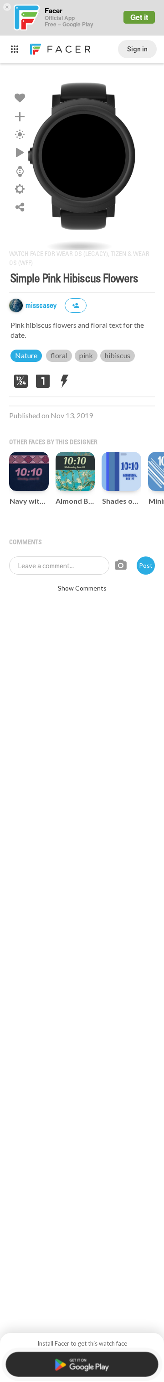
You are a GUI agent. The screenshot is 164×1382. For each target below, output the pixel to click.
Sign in (137, 49)
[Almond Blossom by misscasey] (75, 471)
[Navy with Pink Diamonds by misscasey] (29, 471)
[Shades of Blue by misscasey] (121, 471)
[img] (16, 305)
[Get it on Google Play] (82, 1364)
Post (146, 565)
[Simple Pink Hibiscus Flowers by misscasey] (82, 156)
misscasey (42, 305)
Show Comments (82, 588)
